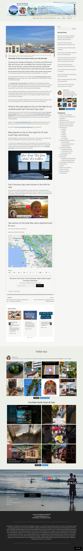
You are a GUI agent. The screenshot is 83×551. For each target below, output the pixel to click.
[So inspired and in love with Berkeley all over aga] (74, 100)
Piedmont (64, 134)
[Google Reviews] (51, 478)
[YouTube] (49, 478)
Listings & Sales (10, 490)
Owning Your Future (66, 153)
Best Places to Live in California (67, 122)
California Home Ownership (66, 125)
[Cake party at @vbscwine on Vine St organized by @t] (64, 100)
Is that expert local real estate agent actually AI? (46, 324)
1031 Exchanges (65, 142)
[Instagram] (46, 478)
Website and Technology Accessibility (12, 499)
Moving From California (65, 167)
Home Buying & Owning (28, 56)
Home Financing (63, 154)
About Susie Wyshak (11, 494)
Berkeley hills (14, 83)
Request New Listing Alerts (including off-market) (14, 479)
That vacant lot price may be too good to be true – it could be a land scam (17, 299)
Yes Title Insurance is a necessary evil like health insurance (44, 299)
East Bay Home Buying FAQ (14, 482)
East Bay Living (19, 56)
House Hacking (63, 164)
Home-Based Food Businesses (67, 162)
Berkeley (33, 55)
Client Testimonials (11, 492)
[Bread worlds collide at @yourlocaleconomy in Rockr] (60, 105)
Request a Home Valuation (30, 488)
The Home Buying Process (13, 484)
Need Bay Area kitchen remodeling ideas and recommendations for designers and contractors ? (66, 37)
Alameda (10, 55)
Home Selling (63, 156)
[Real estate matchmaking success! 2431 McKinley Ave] (69, 105)
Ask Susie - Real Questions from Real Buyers (22, 55)
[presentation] (14, 315)
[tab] (29, 337)
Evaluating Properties (67, 149)
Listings (61, 165)
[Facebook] (43, 478)
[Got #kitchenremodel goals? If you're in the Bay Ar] (69, 100)
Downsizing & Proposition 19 (69, 158)
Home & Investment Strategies (67, 140)
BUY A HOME (9, 476)
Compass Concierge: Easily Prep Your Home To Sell (31, 485)
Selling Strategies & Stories (68, 160)
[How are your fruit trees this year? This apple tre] (64, 105)
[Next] (51, 323)
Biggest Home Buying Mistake (14, 488)
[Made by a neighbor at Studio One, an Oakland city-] (60, 100)
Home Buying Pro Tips (67, 151)
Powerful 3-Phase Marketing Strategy (32, 481)
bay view (11, 291)
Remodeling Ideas (66, 145)
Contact (8, 496)
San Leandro (65, 138)
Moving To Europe (64, 169)
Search (59, 26)
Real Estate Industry (64, 171)
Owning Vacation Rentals (68, 144)
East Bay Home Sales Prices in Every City (13, 503)
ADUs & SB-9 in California (66, 114)
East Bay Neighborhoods (13, 486)
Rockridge (64, 136)
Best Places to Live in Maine (66, 124)
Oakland (64, 133)
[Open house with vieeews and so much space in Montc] (74, 105)
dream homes (17, 291)
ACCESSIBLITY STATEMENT (13, 526)
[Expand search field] (75, 18)
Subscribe (39, 285)
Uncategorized (63, 173)
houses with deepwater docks (23, 122)
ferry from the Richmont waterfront (24, 127)
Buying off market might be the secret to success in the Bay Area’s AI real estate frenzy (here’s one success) (67, 59)
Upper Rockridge (22, 83)
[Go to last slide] (10, 323)
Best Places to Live (40, 55)
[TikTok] (54, 478)
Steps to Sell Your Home (30, 478)
